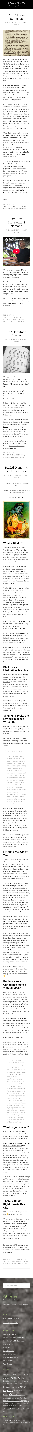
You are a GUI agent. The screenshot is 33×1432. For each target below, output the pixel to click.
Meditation (15, 1394)
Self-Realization (17, 1403)
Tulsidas (21, 457)
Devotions (6, 319)
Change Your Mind (23, 1261)
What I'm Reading (20, 208)
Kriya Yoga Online (8, 1351)
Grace (18, 1381)
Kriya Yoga (8, 1390)
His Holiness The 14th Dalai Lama (13, 1341)
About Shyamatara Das (10, 1323)
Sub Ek (6, 1405)
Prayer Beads (14, 1401)
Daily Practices (21, 1259)
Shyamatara (25, 1403)
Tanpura (21, 321)
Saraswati (13, 321)
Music (9, 1398)
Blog (13, 204)
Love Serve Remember (10, 1357)
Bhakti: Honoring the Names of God (16, 469)
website (20, 1054)
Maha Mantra (18, 1391)
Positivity (23, 1263)
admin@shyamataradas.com (12, 1318)
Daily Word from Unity (10, 1334)
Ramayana (6, 208)
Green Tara (22, 1381)
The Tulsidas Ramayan (16, 16)
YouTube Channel (22, 1181)
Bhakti (14, 317)
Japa (17, 319)
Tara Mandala (7, 1364)
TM (12, 1405)
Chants (19, 317)
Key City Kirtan (8, 1344)
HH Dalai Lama (25, 1384)
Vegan (20, 1406)
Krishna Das (7, 1347)
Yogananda (24, 1408)
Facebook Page (17, 436)
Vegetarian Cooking (10, 1408)
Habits (4, 1384)
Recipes (23, 1401)
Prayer (9, 1401)
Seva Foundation (8, 1361)
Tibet (10, 1405)
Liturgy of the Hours (9, 1354)
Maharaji (24, 1390)
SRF (4, 1405)
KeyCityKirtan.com (9, 1233)
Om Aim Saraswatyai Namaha (16, 222)
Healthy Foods (17, 1384)
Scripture (11, 1403)
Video (13, 315)
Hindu (21, 206)
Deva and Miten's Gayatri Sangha (13, 1338)
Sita (12, 208)
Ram (24, 206)
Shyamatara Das (16, 3)
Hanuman (15, 206)
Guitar (26, 1381)
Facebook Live (14, 1381)
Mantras (6, 321)
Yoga (19, 1408)
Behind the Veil (6, 1374)
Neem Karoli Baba (15, 1398)
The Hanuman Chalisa (16, 333)
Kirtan (21, 319)
